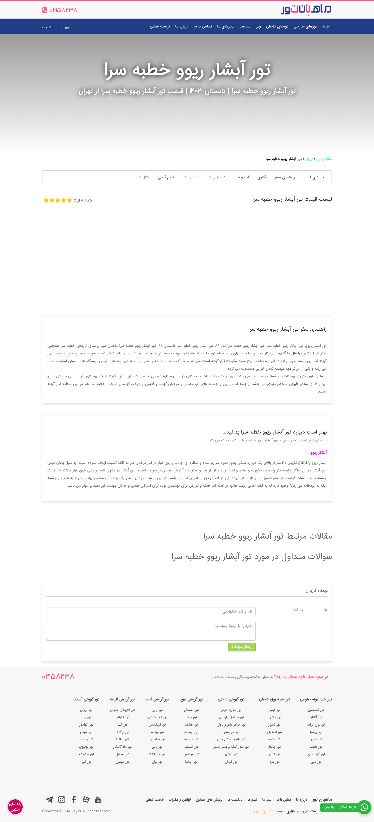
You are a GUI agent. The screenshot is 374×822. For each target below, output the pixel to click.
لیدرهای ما (226, 26)
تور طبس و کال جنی (231, 739)
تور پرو (86, 717)
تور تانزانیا (122, 717)
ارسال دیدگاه (242, 646)
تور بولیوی (86, 747)
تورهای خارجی (305, 26)
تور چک (191, 717)
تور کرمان (231, 762)
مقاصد (245, 26)
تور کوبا (86, 762)
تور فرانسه (191, 739)
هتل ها (143, 177)
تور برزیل (86, 710)
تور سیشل (123, 754)
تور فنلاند (191, 725)
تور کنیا (122, 725)
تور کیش (274, 710)
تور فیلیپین (157, 739)
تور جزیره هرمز (231, 710)
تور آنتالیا (316, 717)
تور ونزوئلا (86, 739)
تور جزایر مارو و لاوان (231, 725)
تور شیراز (274, 725)
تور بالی (157, 747)
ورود (66, 27)
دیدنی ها (190, 177)
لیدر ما (266, 800)
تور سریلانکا (157, 754)
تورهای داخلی (277, 26)
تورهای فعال (314, 177)
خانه (325, 26)
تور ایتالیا (191, 762)
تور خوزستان (231, 732)
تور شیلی (86, 732)
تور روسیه (316, 732)
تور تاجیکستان (157, 717)
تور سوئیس (191, 754)
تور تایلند (316, 747)
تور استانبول (316, 710)
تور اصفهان (274, 732)
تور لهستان (191, 710)
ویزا (258, 26)
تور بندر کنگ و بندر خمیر (231, 747)
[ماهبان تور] (298, 10)
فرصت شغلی (160, 26)
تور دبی (316, 762)
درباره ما (182, 26)
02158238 (58, 677)
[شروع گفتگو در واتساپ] (364, 807)
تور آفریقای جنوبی (122, 710)
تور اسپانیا (191, 747)
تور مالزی (316, 739)
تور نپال (157, 762)
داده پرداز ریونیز (262, 811)
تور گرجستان (316, 754)
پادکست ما (235, 800)
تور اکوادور (86, 725)
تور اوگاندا (122, 732)
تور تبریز (274, 754)
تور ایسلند (191, 732)
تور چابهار (274, 747)
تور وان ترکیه (316, 725)
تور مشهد (274, 717)
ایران (309, 159)
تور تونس (122, 762)
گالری (262, 177)
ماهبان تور (324, 159)
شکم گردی (166, 177)
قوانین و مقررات (180, 800)
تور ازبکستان (157, 725)
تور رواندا (122, 739)
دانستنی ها (216, 177)
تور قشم (274, 739)
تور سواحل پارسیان (231, 717)
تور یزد (274, 762)
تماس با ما (203, 26)
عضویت (47, 27)
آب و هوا (242, 177)
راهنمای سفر (285, 177)
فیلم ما (252, 800)
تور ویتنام (157, 732)
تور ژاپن (157, 710)
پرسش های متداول (209, 800)
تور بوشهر (231, 754)
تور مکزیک (86, 754)
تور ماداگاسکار (122, 747)
